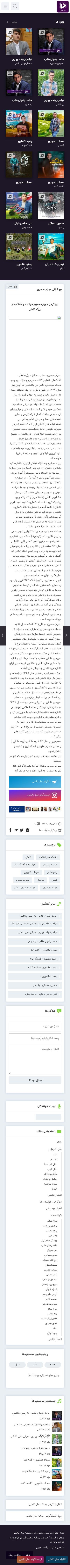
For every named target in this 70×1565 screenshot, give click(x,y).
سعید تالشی (51, 1275)
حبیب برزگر (52, 1250)
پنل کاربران (55, 1149)
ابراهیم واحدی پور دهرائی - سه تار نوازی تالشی (32, 924)
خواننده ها (56, 1215)
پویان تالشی (51, 1231)
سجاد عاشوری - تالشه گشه (42, 968)
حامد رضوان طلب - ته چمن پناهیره (38, 916)
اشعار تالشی (55, 1195)
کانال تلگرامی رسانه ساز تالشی (45, 1504)
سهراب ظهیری (50, 1270)
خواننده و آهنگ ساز (25, 865)
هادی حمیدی (51, 1323)
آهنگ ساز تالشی (48, 857)
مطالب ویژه (15, 1555)
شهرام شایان (51, 1289)
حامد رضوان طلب (49, 1245)
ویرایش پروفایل (50, 1179)
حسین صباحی (50, 1255)
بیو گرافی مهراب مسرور (49, 289)
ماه (35, 1365)
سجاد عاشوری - (48, 976)
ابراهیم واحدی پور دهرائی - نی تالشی (37, 932)
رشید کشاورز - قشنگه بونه (43, 959)
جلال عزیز (52, 1235)
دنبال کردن (52, 1169)
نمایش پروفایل (50, 1174)
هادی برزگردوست (49, 1318)
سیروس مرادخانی (49, 1284)
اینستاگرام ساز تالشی (38, 795)
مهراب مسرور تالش (24, 888)
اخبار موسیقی (54, 1208)
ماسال (40, 880)
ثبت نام (54, 1159)
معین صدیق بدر (50, 1304)
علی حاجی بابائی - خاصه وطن (41, 994)
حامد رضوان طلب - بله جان (42, 941)
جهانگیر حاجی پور (49, 1240)
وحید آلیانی (52, 1333)
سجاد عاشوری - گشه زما (44, 950)
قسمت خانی (51, 1299)
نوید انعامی (52, 1314)
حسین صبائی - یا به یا (45, 985)
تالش (28, 857)
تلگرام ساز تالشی (41, 781)
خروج (54, 1189)
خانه (59, 1142)
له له (55, 1328)
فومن (54, 880)
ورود (55, 1154)
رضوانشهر (52, 872)
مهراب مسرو (22, 880)
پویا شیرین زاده (50, 1226)
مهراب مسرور (50, 888)
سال (17, 1365)
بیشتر (14, 22)
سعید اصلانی (51, 1265)
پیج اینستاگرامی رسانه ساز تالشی (44, 1516)
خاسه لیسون (50, 865)
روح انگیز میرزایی (49, 1260)
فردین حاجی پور (50, 1294)
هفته (52, 1365)
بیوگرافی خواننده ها (51, 1202)
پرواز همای (52, 1221)
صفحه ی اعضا (50, 1184)
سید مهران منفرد (49, 1279)
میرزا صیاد (52, 1309)
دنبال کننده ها (50, 1164)
